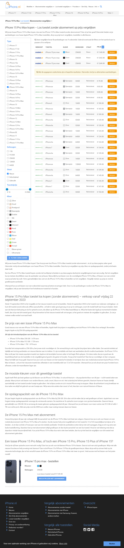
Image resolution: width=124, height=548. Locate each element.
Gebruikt (12, 181)
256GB (12, 158)
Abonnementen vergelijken (40, 21)
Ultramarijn (16, 253)
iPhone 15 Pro (14, 84)
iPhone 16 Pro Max (16, 73)
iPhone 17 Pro (40, 13)
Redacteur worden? (16, 527)
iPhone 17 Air (26, 13)
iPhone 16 (69, 13)
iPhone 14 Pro (14, 98)
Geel (13, 239)
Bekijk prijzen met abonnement (52, 478)
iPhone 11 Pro (14, 139)
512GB (12, 155)
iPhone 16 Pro (97, 13)
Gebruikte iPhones (55, 535)
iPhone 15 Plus (15, 80)
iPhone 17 (12, 13)
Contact (12, 530)
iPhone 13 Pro (14, 111)
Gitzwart (15, 225)
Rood (14, 228)
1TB (10, 151)
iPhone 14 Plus (15, 94)
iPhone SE (13, 132)
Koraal (14, 246)
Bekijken (112, 52)
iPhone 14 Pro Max (16, 101)
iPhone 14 (13, 91)
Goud (14, 204)
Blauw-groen (16, 249)
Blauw (14, 235)
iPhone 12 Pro (14, 125)
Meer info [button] (63, 544)
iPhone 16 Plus (83, 13)
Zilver (14, 201)
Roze (14, 232)
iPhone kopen (92, 507)
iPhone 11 (13, 136)
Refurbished (14, 177)
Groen (14, 242)
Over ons (12, 522)
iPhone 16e (13, 63)
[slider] (7, 189)
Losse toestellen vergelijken (19, 519)
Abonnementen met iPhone (58, 510)
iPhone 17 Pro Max (55, 14)
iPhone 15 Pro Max (12, 21)
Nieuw (11, 174)
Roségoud (15, 207)
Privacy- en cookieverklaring (19, 525)
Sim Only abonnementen (18, 516)
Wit (13, 218)
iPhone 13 (13, 104)
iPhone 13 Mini (14, 108)
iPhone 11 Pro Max (16, 143)
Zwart (14, 221)
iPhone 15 (13, 77)
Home (11, 507)
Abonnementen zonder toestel (59, 507)
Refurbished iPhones (55, 532)
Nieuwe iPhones (54, 529)
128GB (12, 162)
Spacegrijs (16, 211)
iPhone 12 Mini (14, 122)
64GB (11, 165)
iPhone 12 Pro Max (16, 129)
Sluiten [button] (112, 544)
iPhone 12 (13, 118)
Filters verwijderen (18, 258)
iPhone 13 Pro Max (16, 115)
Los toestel (24, 21)
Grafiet (14, 214)
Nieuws (11, 510)
